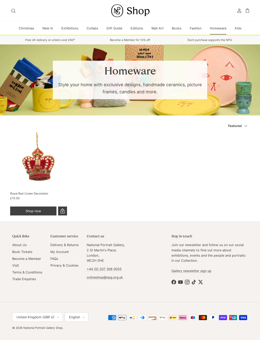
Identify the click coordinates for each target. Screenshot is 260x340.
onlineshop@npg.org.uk (105, 277)
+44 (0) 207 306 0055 (104, 269)
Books (176, 28)
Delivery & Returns (64, 245)
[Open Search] (14, 11)
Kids (238, 28)
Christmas (26, 28)
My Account (59, 252)
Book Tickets (22, 252)
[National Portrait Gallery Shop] (130, 10)
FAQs (54, 259)
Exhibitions (69, 28)
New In (47, 28)
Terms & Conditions (27, 272)
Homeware (218, 28)
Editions (137, 28)
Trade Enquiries (24, 279)
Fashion (196, 28)
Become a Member (26, 259)
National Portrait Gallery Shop (43, 327)
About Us (19, 245)
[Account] (238, 10)
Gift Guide (114, 28)
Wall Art (157, 28)
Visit (15, 265)
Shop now (33, 211)
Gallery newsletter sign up (191, 271)
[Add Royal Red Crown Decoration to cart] (62, 211)
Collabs (92, 28)
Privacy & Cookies (64, 265)
